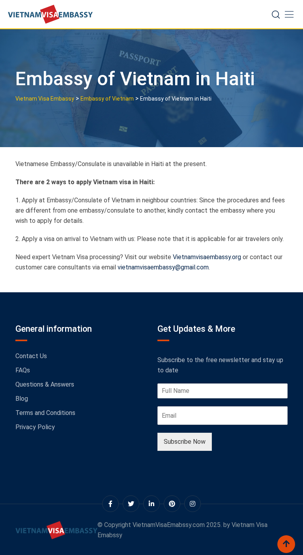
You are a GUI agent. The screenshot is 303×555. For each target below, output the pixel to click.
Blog (21, 398)
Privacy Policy (35, 427)
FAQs (22, 370)
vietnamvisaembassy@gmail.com (163, 267)
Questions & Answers (44, 384)
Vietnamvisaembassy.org (207, 257)
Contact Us (31, 356)
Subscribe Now (185, 441)
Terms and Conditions (45, 413)
